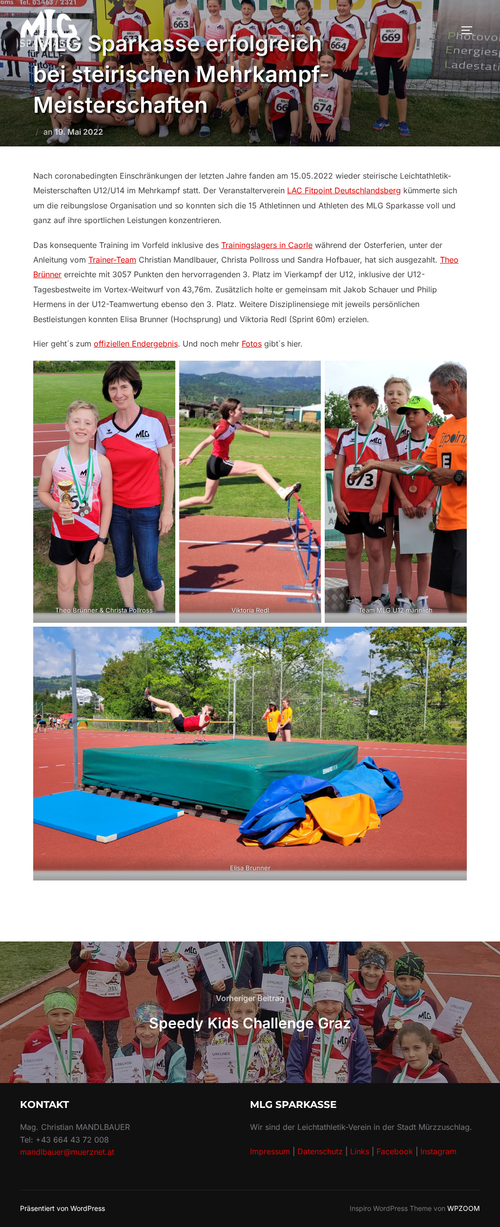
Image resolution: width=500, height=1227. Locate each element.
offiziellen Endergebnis (136, 343)
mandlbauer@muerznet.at (67, 1152)
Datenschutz (320, 1151)
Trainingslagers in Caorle (266, 245)
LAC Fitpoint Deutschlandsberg (344, 190)
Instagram (438, 1151)
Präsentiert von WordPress (62, 1208)
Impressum (270, 1151)
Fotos (252, 343)
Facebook (396, 1151)
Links (359, 1151)
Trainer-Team (112, 260)
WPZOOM (463, 1208)
